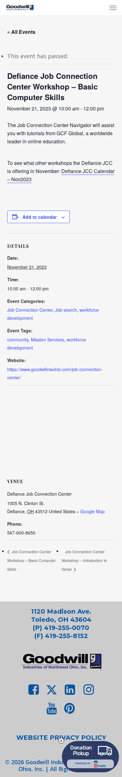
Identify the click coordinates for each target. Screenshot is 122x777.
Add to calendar (40, 217)
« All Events (21, 31)
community (17, 339)
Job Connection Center (30, 310)
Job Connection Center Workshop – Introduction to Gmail (84, 560)
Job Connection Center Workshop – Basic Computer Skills (31, 560)
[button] (112, 7)
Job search (66, 310)
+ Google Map (91, 511)
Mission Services (47, 339)
